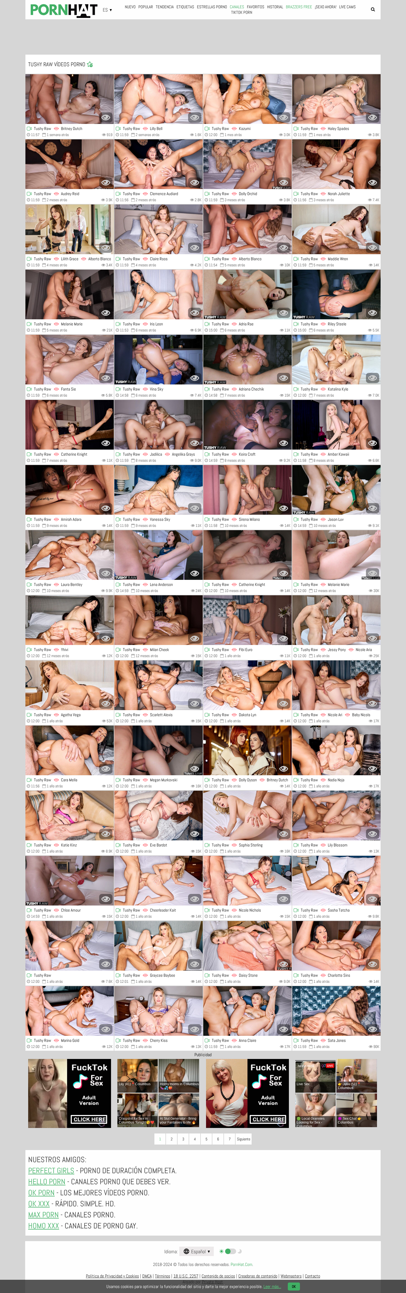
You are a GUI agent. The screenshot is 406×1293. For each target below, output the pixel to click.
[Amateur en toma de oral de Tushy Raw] (69, 946)
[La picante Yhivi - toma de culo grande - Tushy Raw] (69, 620)
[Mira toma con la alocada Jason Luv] (336, 490)
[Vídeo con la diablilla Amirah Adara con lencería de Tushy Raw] (69, 490)
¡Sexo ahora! (325, 6)
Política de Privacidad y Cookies (112, 1276)
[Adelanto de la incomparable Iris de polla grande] (158, 294)
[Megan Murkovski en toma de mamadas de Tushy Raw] (158, 750)
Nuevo (130, 6)
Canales (237, 6)
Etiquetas (185, 6)
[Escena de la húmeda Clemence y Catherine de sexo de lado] (158, 164)
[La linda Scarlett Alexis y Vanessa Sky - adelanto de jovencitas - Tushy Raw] (158, 685)
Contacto (312, 1276)
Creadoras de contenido (257, 1276)
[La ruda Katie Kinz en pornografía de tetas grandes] (69, 815)
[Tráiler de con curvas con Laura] (69, 555)
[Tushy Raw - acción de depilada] (69, 425)
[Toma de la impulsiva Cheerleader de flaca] (158, 881)
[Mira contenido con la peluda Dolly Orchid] (247, 164)
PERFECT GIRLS (51, 1170)
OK (294, 1286)
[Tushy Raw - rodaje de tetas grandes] (247, 425)
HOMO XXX (43, 1226)
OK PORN (41, 1193)
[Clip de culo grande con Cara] (69, 750)
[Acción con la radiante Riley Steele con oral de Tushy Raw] (336, 294)
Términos (162, 1276)
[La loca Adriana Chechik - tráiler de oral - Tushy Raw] (247, 359)
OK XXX (39, 1204)
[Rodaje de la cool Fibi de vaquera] (247, 620)
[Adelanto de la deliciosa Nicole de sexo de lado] (247, 881)
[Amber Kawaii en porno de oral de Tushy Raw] (336, 425)
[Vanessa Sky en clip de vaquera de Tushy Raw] (158, 490)
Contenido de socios (218, 1276)
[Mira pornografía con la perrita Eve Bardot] (158, 815)
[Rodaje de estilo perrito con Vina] (158, 359)
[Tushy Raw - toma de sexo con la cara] (336, 946)
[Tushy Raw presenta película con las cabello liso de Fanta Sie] (69, 359)
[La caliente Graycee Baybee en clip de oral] (158, 946)
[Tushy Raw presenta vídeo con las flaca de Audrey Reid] (69, 164)
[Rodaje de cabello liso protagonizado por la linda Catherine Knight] (247, 555)
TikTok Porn (241, 12)
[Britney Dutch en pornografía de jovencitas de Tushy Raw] (69, 99)
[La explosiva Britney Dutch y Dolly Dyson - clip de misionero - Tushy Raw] (247, 750)
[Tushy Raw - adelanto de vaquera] (69, 881)
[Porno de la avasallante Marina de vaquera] (69, 1011)
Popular (145, 6)
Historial (275, 6)
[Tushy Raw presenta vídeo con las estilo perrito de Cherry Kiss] (158, 1011)
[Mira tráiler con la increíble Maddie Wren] (336, 229)
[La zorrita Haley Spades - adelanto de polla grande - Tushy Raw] (336, 99)
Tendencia (165, 6)
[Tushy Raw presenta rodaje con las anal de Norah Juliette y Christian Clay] (336, 164)
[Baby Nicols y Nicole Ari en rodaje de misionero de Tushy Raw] (336, 685)
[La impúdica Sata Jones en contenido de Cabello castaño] (336, 1011)
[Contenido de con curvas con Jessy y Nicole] (336, 620)
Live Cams (347, 6)
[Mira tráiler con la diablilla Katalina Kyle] (336, 359)
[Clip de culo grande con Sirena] (247, 490)
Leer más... (272, 1286)
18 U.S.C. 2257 (185, 1276)
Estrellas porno (212, 6)
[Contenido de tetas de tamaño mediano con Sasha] (336, 881)
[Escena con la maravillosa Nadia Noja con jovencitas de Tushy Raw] (336, 750)
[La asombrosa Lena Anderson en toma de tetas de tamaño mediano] (158, 555)
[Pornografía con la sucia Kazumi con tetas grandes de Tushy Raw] (247, 99)
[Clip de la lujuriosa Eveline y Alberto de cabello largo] (247, 229)
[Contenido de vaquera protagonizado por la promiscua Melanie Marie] (336, 555)
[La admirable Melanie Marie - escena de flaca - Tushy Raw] (69, 294)
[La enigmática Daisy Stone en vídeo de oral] (247, 946)
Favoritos (255, 6)
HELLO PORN (46, 1181)
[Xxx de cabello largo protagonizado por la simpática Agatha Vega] (69, 685)
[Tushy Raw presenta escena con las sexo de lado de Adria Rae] (247, 294)
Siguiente (243, 1139)
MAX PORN (43, 1215)
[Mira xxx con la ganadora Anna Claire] (247, 1011)
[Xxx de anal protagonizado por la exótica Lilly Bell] (158, 99)
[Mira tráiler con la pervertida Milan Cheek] (158, 620)
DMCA (147, 1276)
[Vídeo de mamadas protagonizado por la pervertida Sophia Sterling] (247, 815)
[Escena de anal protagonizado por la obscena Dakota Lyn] (247, 685)
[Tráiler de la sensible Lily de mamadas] (336, 815)
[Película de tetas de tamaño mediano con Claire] (158, 229)
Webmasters (291, 1276)
